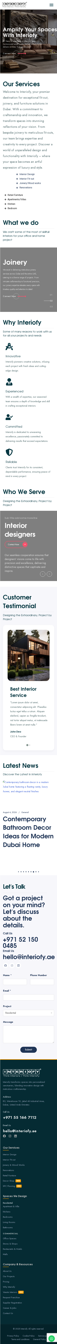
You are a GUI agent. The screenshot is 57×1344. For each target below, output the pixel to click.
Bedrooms (8, 1217)
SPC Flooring (12, 1186)
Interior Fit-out (9, 1159)
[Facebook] (5, 965)
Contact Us (8, 1313)
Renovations (8, 1170)
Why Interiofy (9, 1287)
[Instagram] (12, 965)
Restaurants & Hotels (12, 1249)
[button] (51, 4)
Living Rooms (9, 1222)
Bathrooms (8, 1227)
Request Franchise (11, 1297)
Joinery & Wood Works (14, 1165)
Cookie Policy (28, 1335)
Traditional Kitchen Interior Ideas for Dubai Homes (25, 831)
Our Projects (9, 1276)
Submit (28, 1049)
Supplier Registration (12, 1302)
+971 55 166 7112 (20, 1117)
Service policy (44, 1335)
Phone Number (38, 975)
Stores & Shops (10, 1243)
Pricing (6, 1281)
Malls (5, 1254)
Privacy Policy (13, 1335)
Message (8, 1022)
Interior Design (9, 1154)
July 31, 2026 (9, 812)
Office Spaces (9, 1238)
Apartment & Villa (11, 1206)
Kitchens (6, 1211)
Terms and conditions (20, 1339)
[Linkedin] (18, 965)
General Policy (39, 1339)
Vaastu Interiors (13, 1292)
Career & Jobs (9, 1308)
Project (7, 1006)
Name (7, 975)
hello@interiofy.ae (29, 956)
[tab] (51, 295)
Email (7, 990)
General (23, 812)
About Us (7, 1271)
